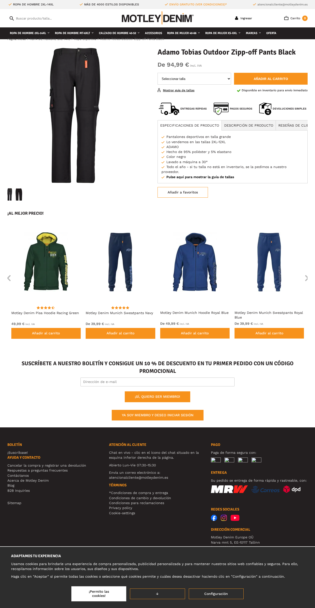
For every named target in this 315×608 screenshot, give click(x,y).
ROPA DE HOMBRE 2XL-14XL (28, 33)
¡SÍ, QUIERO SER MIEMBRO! (157, 397)
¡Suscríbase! (17, 453)
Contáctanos (18, 475)
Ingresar (245, 18)
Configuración (216, 594)
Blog (10, 485)
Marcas (251, 33)
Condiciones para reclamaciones (136, 503)
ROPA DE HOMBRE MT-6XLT (72, 33)
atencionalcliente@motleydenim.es (282, 4)
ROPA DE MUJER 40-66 (181, 33)
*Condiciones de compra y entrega (138, 493)
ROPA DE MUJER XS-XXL (221, 33)
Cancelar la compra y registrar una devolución (46, 465)
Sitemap (14, 503)
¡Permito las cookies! (99, 593)
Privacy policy (120, 508)
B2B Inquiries (18, 491)
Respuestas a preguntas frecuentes (37, 470)
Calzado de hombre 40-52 (117, 33)
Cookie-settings (122, 513)
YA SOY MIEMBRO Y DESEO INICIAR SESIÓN (157, 415)
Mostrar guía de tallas (178, 90)
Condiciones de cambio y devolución (140, 498)
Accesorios (153, 33)
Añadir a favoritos (183, 192)
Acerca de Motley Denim (28, 480)
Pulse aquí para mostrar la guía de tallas (200, 177)
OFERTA (271, 33)
